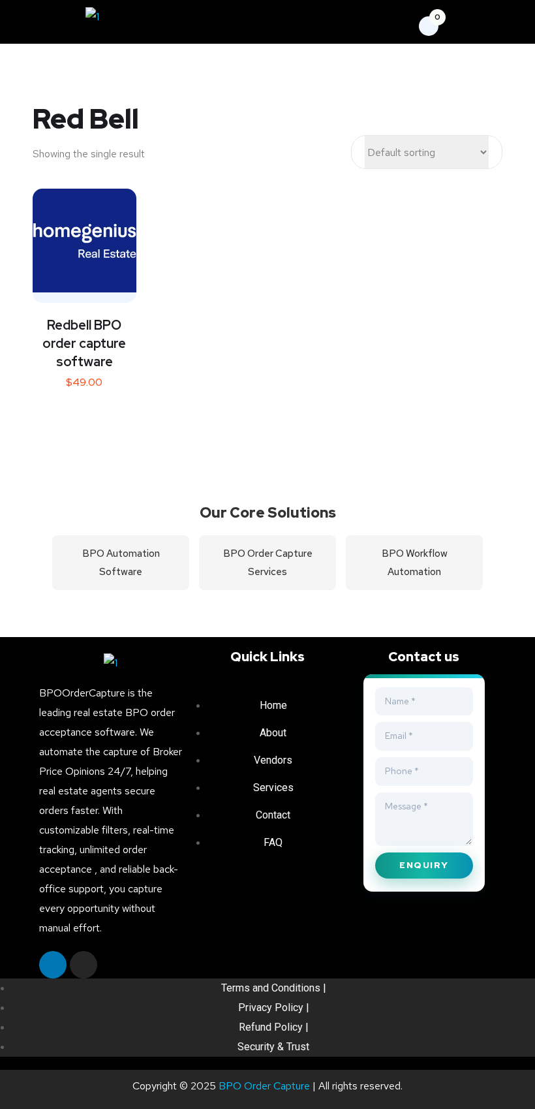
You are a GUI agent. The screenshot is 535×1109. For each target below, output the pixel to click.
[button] (288, 23)
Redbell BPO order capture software (84, 343)
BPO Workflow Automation (415, 562)
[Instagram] (83, 964)
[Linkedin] (53, 964)
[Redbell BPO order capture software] (84, 240)
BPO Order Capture (264, 1086)
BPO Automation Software (121, 562)
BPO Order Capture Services (268, 562)
